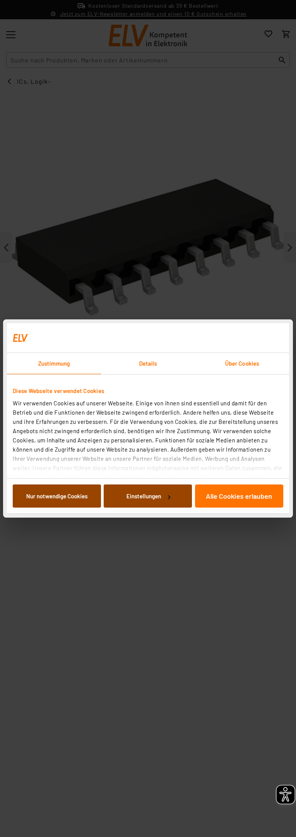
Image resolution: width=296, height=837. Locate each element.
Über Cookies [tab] (242, 363)
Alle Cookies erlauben (239, 496)
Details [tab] (148, 363)
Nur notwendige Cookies (56, 496)
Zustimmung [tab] (54, 363)
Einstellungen (143, 496)
